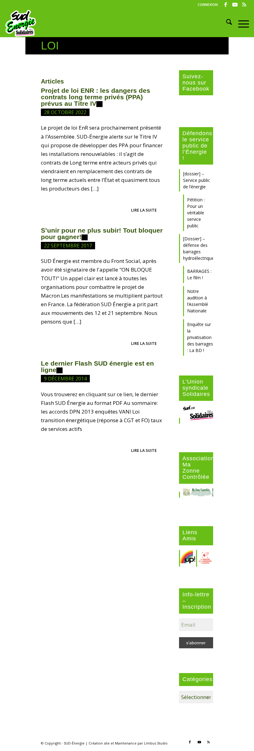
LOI (50, 45)
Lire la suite (144, 210)
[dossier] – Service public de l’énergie (196, 180)
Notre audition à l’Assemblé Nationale (197, 301)
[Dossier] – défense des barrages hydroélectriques (198, 248)
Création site (99, 743)
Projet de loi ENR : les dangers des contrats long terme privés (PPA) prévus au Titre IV (95, 97)
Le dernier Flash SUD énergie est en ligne (97, 366)
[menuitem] (206, 4)
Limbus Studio (156, 743)
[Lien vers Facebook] (225, 4)
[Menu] (240, 23)
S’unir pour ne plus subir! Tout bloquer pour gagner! (102, 233)
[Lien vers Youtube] (234, 4)
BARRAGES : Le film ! (199, 274)
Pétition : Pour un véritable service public (196, 213)
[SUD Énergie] (20, 23)
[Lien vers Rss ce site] (244, 4)
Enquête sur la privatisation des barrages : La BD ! (200, 337)
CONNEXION (208, 4)
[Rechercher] (226, 23)
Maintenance (126, 743)
